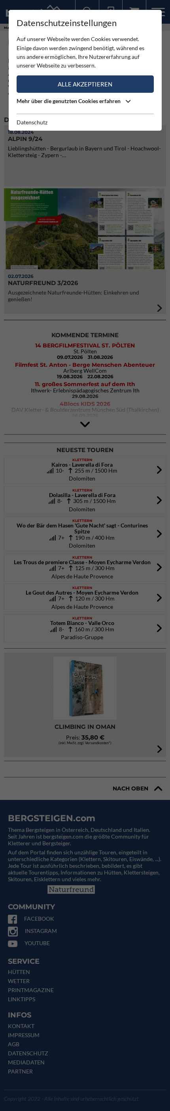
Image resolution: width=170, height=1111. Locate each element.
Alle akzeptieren (85, 84)
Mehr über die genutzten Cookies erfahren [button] (69, 101)
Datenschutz (32, 122)
